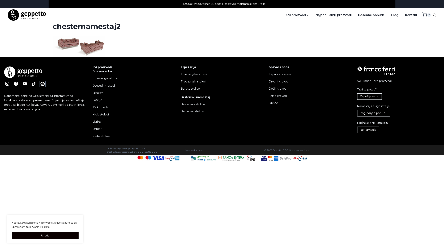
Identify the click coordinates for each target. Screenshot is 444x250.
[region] (45, 229)
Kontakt (411, 15)
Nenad (201, 150)
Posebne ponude (371, 15)
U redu (45, 235)
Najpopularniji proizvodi (333, 15)
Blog (394, 15)
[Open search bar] (434, 15)
